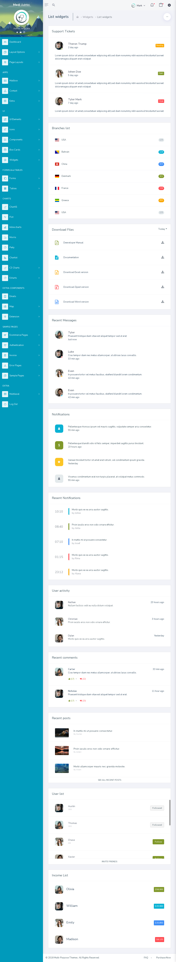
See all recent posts (109, 780)
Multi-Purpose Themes (66, 957)
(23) (84, 700)
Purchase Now (163, 957)
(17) (72, 679)
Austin (71, 806)
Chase (71, 840)
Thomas (72, 823)
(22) (84, 679)
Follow (158, 841)
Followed (157, 808)
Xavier (71, 856)
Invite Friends (109, 861)
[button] (46, 5)
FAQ (146, 957)
